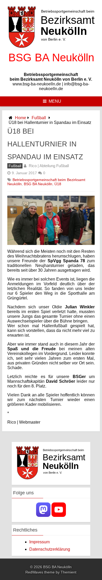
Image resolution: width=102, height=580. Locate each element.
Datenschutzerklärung (49, 549)
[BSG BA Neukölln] (51, 65)
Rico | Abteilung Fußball (49, 165)
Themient (68, 572)
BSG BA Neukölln (38, 184)
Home (20, 118)
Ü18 (57, 184)
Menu (55, 101)
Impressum (39, 542)
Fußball (39, 118)
